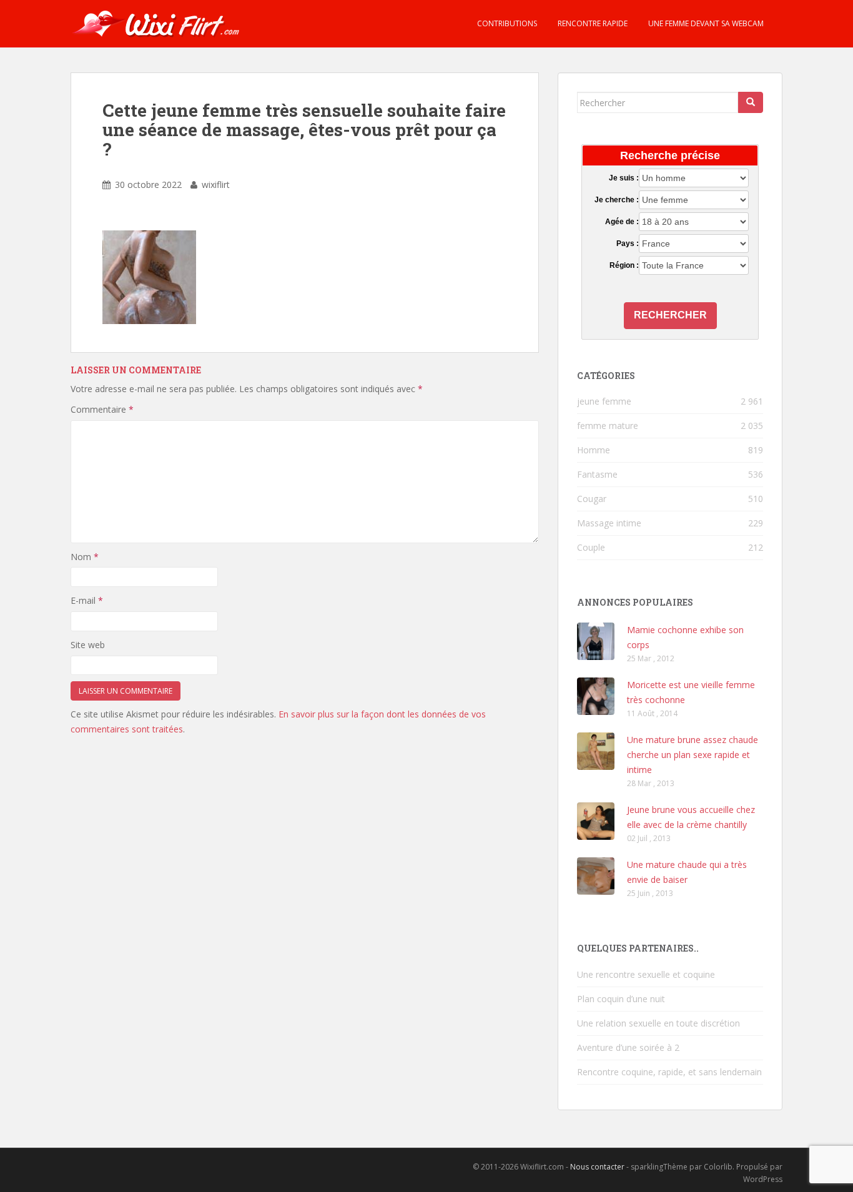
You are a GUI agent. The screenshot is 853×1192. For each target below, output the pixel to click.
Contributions (506, 23)
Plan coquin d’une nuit (621, 999)
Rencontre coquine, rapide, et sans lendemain (669, 1072)
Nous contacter (597, 1166)
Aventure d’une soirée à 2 (628, 1047)
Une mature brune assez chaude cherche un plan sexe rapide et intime (692, 755)
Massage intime (609, 523)
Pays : (627, 243)
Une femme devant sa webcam (705, 23)
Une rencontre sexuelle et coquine (646, 974)
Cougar (591, 499)
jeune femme (604, 401)
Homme (593, 450)
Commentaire (102, 409)
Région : (623, 265)
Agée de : (621, 221)
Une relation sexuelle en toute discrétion (658, 1023)
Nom (85, 557)
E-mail (87, 600)
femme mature (607, 425)
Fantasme (597, 474)
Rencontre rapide (592, 23)
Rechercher (670, 315)
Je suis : (623, 178)
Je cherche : (616, 199)
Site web (88, 645)
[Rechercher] (750, 102)
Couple (591, 547)
